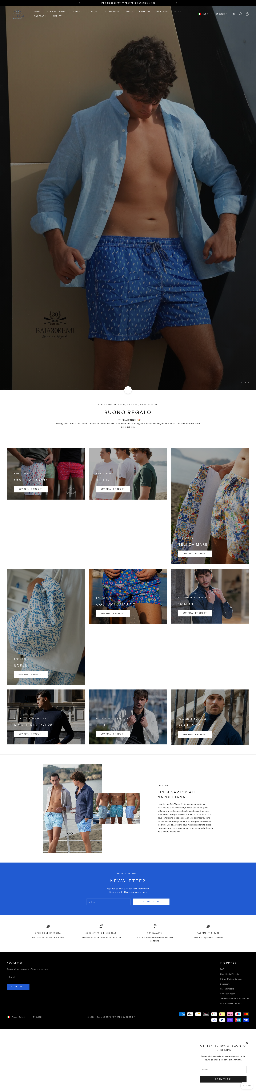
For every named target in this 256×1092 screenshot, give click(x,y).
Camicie (93, 12)
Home (37, 12)
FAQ (222, 969)
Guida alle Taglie (227, 993)
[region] (128, 198)
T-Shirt (77, 12)
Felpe (177, 12)
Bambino (144, 12)
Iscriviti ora (223, 1079)
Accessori (40, 16)
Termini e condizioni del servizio (234, 998)
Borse (129, 12)
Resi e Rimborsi (227, 988)
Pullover (162, 12)
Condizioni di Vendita (229, 974)
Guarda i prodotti (31, 489)
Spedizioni (224, 984)
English (220, 14)
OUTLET (57, 16)
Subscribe (18, 986)
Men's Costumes (57, 12)
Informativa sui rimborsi (231, 1003)
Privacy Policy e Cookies (231, 979)
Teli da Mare (112, 12)
